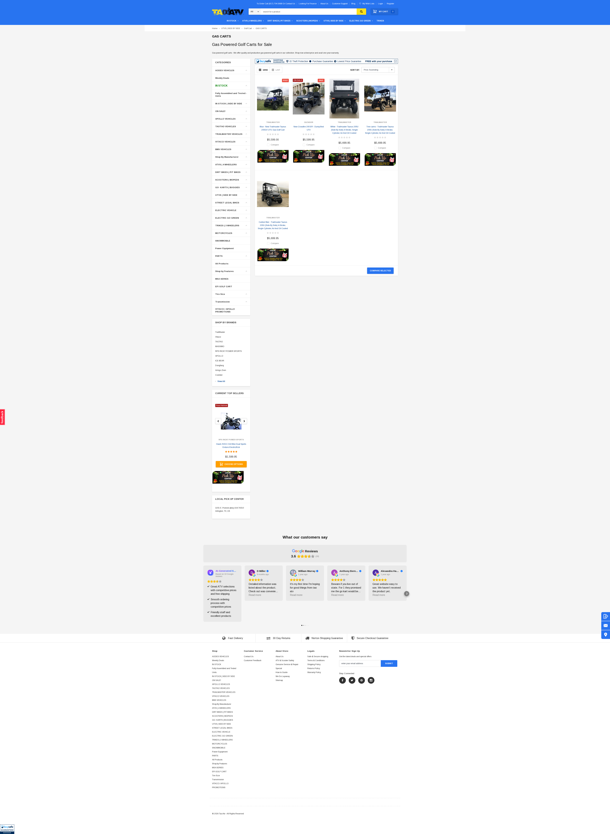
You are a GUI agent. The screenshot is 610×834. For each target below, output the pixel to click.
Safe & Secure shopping (317, 656)
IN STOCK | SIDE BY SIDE (228, 103)
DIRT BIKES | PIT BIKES (279, 21)
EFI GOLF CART (223, 286)
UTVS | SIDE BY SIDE (333, 21)
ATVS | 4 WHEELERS (252, 21)
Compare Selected (380, 271)
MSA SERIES (221, 279)
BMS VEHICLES (223, 149)
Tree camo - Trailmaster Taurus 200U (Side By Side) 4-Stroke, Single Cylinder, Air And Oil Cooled (380, 130)
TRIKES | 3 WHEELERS (227, 225)
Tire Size (220, 294)
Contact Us (248, 656)
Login (380, 4)
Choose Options (233, 464)
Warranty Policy (314, 672)
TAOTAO (219, 342)
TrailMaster (220, 332)
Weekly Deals (222, 78)
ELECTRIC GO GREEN (360, 21)
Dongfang (219, 365)
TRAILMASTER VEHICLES (228, 134)
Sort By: (355, 70)
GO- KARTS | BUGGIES (227, 187)
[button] (7, 829)
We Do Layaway (283, 676)
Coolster (219, 375)
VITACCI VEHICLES (225, 142)
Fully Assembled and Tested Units (230, 94)
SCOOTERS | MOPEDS (307, 21)
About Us (279, 656)
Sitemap (279, 680)
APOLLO (219, 356)
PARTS (219, 256)
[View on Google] (252, 572)
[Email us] (605, 625)
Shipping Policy (314, 664)
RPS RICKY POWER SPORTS (228, 351)
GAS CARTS (261, 28)
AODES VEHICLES (224, 70)
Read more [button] (255, 595)
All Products (221, 263)
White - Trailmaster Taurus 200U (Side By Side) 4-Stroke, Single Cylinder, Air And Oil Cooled (344, 130)
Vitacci (218, 337)
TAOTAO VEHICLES (225, 126)
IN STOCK (231, 21)
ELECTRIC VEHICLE (225, 210)
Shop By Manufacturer (227, 157)
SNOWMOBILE (222, 241)
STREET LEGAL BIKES (227, 202)
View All (221, 381)
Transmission (222, 302)
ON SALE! (220, 111)
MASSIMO (219, 346)
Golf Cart (248, 28)
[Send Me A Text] (605, 616)
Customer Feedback (252, 660)
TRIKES (380, 21)
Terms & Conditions (316, 660)
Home (214, 28)
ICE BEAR (219, 361)
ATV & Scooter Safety (285, 660)
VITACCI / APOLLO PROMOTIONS (225, 310)
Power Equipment (224, 248)
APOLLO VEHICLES (225, 119)
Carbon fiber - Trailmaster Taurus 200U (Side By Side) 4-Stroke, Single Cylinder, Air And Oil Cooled (273, 225)
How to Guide (282, 672)
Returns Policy (313, 668)
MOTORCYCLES (223, 233)
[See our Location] (605, 634)
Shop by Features (224, 271)
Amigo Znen (220, 370)
